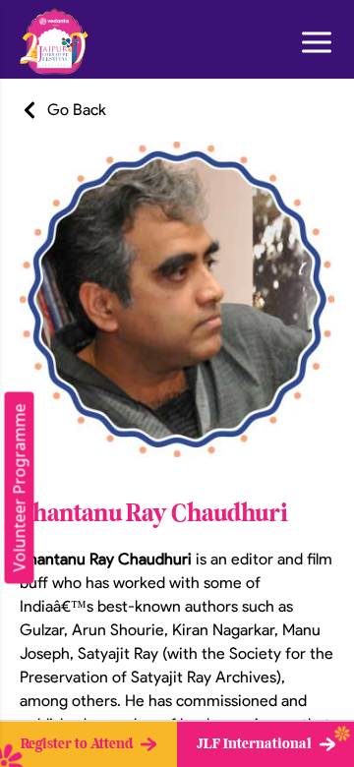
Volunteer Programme (19, 488)
